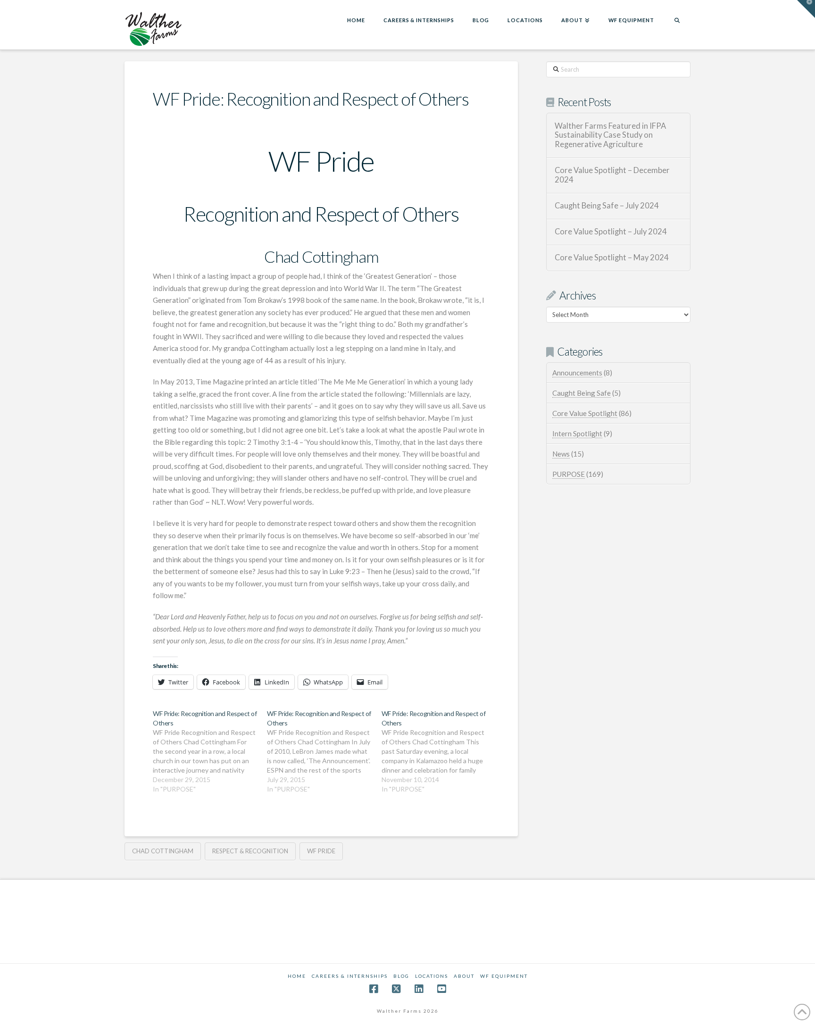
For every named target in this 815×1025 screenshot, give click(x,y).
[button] (806, 9)
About (464, 976)
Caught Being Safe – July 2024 (607, 205)
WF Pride (321, 851)
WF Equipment (504, 976)
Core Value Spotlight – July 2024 (611, 231)
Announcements (577, 372)
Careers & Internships (350, 976)
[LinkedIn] (419, 989)
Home (297, 976)
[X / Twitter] (396, 989)
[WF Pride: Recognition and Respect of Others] (210, 751)
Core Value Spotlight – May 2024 (612, 257)
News (561, 454)
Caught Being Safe (581, 393)
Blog (401, 976)
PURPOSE (568, 474)
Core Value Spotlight (584, 413)
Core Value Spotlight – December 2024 (612, 175)
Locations (431, 976)
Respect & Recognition (250, 851)
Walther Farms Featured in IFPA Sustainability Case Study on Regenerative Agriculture (610, 136)
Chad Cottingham (162, 851)
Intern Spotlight (577, 433)
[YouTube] (441, 989)
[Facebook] (373, 989)
